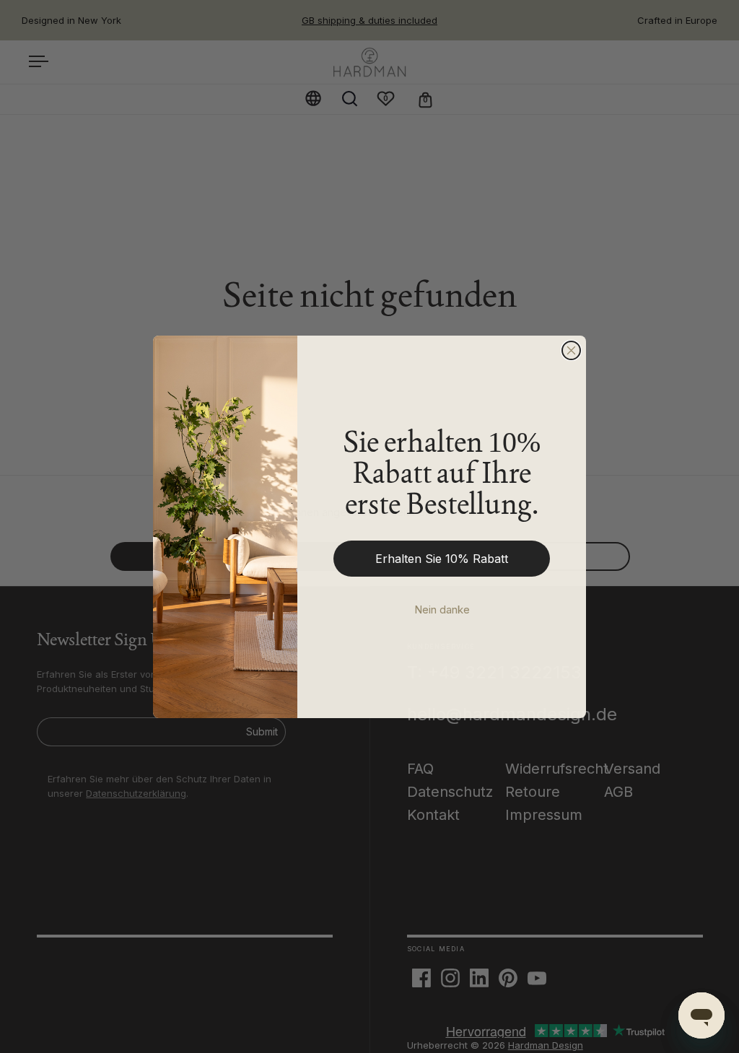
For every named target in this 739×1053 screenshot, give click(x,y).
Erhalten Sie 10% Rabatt (441, 558)
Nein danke (442, 609)
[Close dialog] (571, 350)
